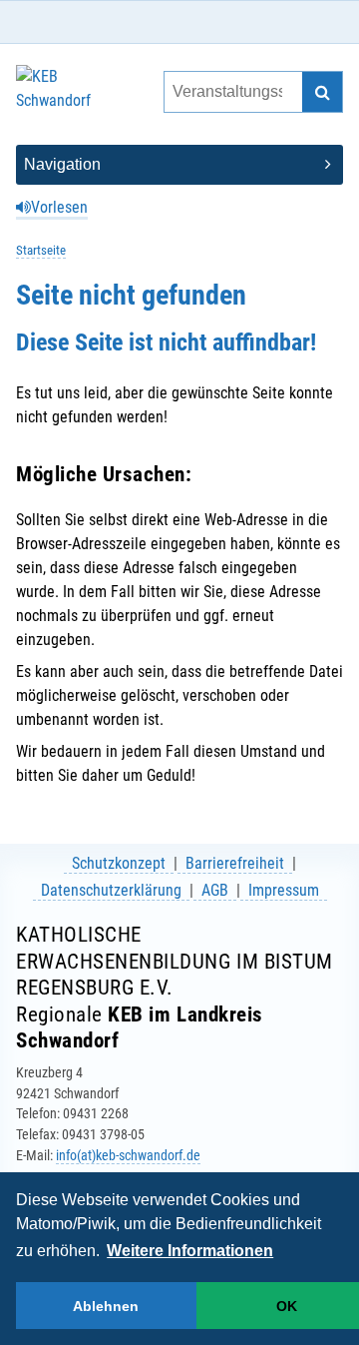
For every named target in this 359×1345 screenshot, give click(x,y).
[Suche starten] (322, 92)
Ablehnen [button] (106, 1306)
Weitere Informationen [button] (190, 1250)
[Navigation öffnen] (179, 165)
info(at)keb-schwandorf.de (128, 1155)
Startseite (41, 250)
